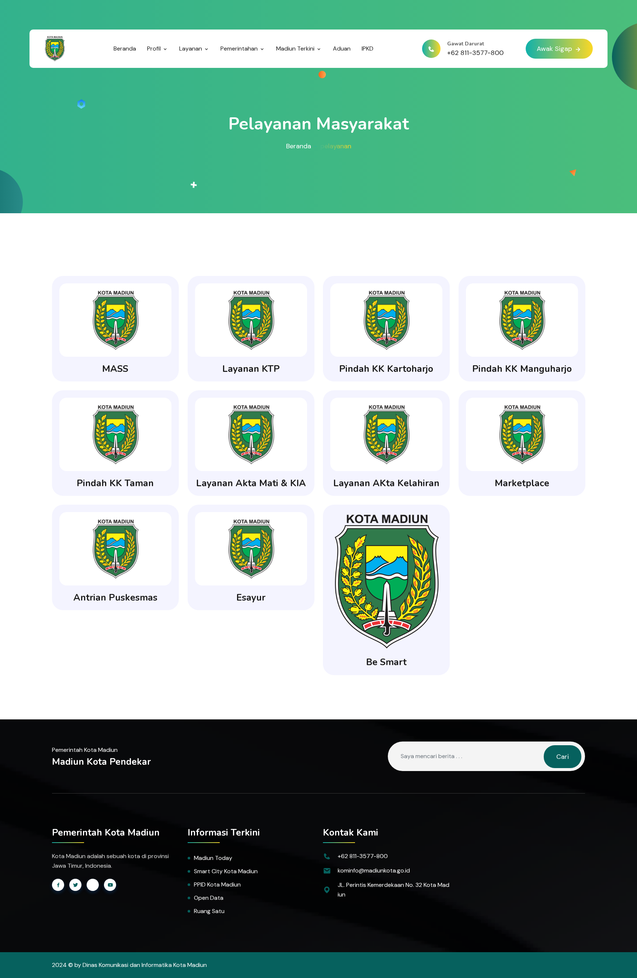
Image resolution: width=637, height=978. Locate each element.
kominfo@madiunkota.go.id (374, 870)
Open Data (208, 898)
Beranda (125, 48)
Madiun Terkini (296, 48)
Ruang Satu (209, 911)
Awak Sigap (555, 48)
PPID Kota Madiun (217, 884)
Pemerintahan (239, 48)
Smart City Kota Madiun (226, 871)
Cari (562, 756)
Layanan (191, 48)
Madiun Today (213, 858)
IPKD (367, 48)
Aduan (342, 48)
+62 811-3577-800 (475, 52)
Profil (154, 48)
